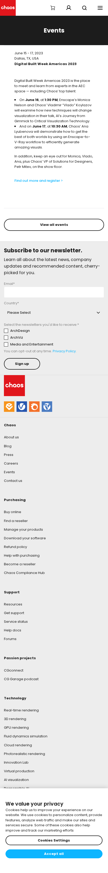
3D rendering (15, 718)
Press (8, 454)
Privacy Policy (64, 351)
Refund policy (15, 546)
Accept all (54, 853)
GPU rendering (16, 727)
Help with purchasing (22, 555)
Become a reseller (20, 564)
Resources (13, 604)
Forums (10, 638)
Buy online (12, 511)
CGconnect (13, 670)
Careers (11, 463)
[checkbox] (52, 337)
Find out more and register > (38, 180)
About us (11, 437)
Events (9, 472)
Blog (8, 446)
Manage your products (23, 529)
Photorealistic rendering (24, 753)
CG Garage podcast (21, 679)
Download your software (25, 538)
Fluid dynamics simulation (25, 736)
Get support (14, 612)
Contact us (13, 480)
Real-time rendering (21, 710)
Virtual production (19, 771)
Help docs (12, 630)
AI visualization (16, 779)
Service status (16, 621)
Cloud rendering (18, 745)
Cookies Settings (54, 840)
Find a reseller (16, 520)
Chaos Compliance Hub (24, 572)
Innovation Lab (16, 762)
